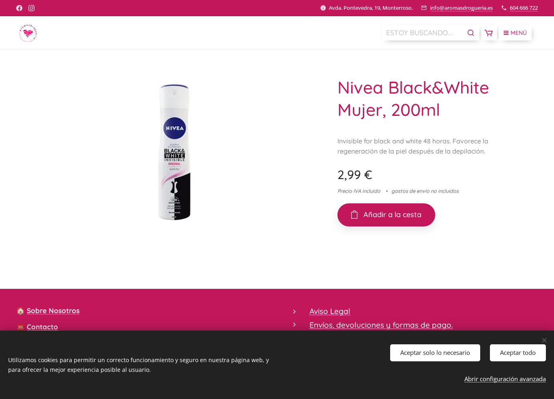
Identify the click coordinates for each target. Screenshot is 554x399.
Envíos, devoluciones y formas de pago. (381, 325)
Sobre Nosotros (53, 310)
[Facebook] (19, 8)
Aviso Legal (329, 311)
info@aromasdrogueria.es (461, 7)
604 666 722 (524, 7)
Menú (519, 32)
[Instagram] (31, 8)
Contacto (42, 326)
